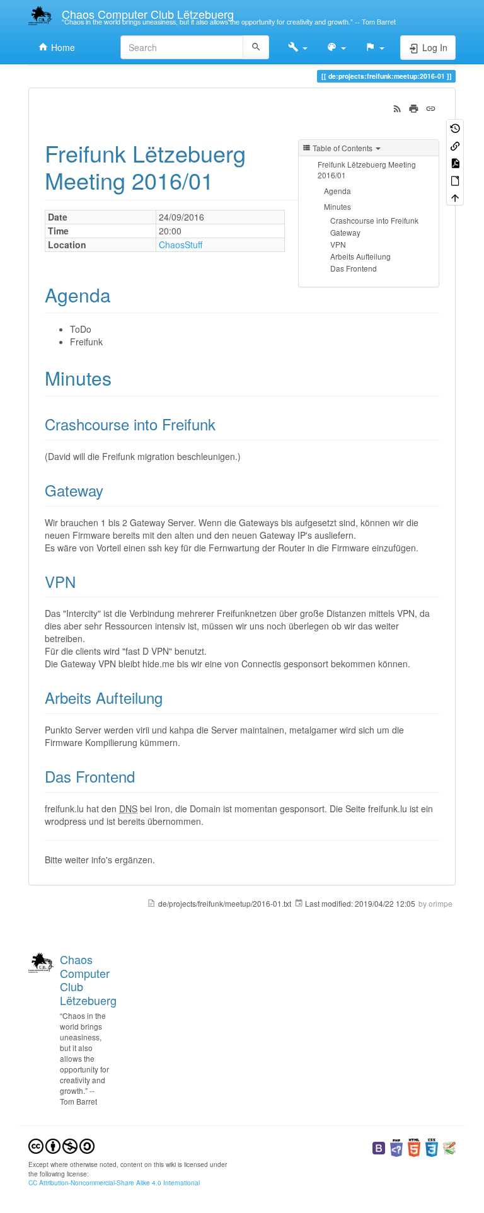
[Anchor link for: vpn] (83, 581)
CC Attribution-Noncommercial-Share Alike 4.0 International (114, 1182)
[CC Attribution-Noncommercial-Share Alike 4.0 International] (61, 1145)
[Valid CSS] (431, 1146)
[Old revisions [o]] (455, 127)
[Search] (256, 47)
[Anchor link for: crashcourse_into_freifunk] (223, 424)
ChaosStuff (180, 244)
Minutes (337, 206)
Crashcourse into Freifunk (374, 220)
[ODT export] (455, 179)
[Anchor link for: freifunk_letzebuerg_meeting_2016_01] (225, 179)
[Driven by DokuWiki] (449, 1146)
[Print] (413, 107)
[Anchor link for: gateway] (110, 490)
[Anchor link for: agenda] (120, 294)
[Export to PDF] (455, 162)
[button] (298, 47)
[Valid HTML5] (414, 1146)
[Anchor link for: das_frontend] (142, 776)
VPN (338, 244)
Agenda (337, 190)
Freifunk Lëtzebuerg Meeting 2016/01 (367, 169)
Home (62, 47)
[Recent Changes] (397, 107)
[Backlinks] (455, 144)
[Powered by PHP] (396, 1146)
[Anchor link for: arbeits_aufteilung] (170, 697)
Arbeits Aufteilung (360, 256)
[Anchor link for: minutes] (121, 377)
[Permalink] (430, 107)
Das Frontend (353, 268)
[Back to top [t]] (455, 197)
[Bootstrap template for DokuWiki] (378, 1146)
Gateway (345, 232)
